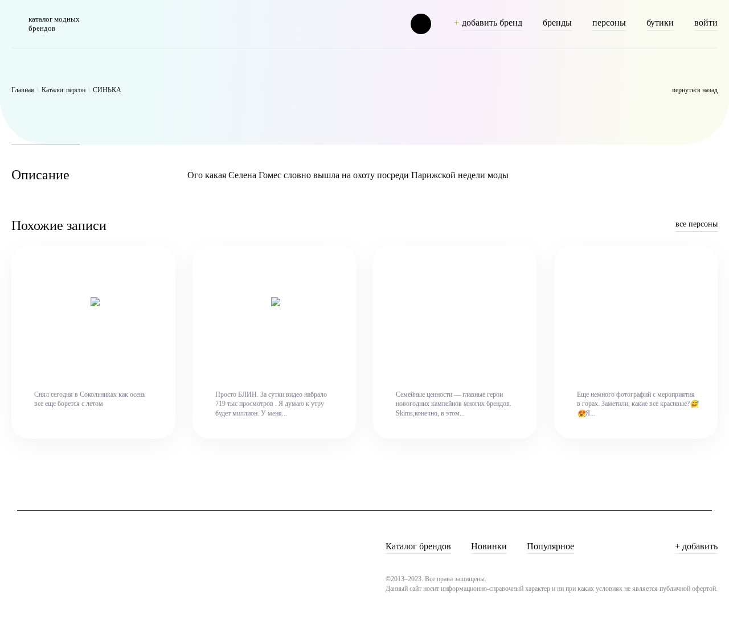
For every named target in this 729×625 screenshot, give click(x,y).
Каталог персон (63, 90)
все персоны (696, 224)
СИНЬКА (107, 90)
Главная (22, 90)
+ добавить (696, 546)
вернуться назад (695, 90)
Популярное (550, 546)
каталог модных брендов (54, 23)
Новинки (489, 546)
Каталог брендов (418, 546)
